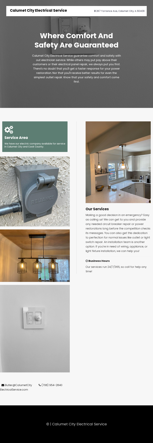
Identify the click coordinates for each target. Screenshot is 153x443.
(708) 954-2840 (51, 385)
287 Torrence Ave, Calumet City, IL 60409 (120, 11)
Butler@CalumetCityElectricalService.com (16, 387)
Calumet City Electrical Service (38, 10)
